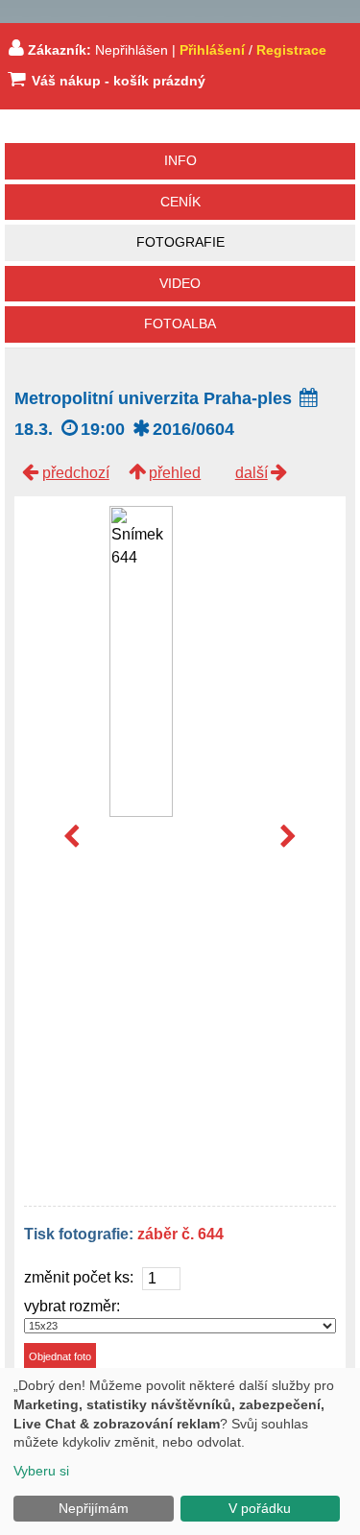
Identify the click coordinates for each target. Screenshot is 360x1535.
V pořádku (259, 1508)
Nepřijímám (94, 1508)
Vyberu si (41, 1470)
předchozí (75, 473)
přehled (175, 473)
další (251, 473)
